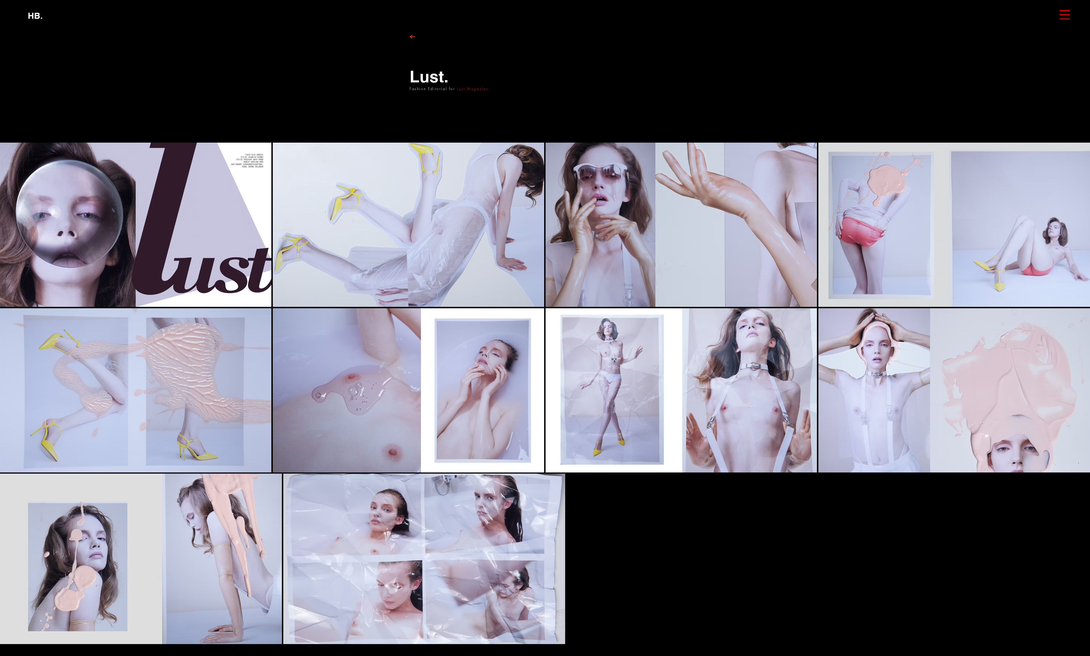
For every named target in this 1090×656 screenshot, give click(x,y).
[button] (1065, 14)
